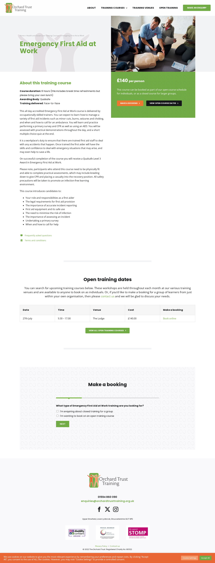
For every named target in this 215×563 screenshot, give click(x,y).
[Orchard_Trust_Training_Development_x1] (18, 4)
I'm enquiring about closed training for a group (86, 411)
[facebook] (99, 509)
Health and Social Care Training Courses (42, 35)
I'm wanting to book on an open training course (87, 416)
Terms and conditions (35, 240)
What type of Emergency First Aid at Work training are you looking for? (100, 405)
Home (22, 35)
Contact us (115, 546)
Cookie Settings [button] (189, 558)
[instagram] (115, 509)
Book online (169, 318)
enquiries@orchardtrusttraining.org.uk (107, 501)
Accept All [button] (205, 558)
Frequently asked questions (38, 235)
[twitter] (107, 509)
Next (62, 423)
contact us (107, 296)
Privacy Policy (101, 546)
